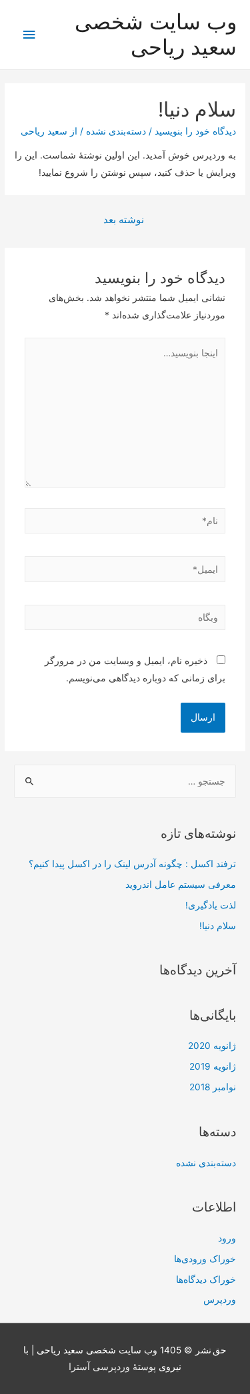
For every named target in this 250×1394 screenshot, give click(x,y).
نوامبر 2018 (212, 1087)
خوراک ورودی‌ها (205, 1258)
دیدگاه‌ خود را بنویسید (195, 131)
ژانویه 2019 (212, 1066)
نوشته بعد (123, 220)
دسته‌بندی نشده (116, 131)
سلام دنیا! (217, 925)
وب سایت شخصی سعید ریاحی (156, 34)
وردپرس (219, 1299)
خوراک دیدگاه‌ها (206, 1279)
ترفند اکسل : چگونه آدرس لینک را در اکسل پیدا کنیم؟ (132, 864)
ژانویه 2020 (212, 1045)
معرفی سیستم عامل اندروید (180, 884)
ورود (227, 1238)
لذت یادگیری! (210, 905)
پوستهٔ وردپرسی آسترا (112, 1366)
